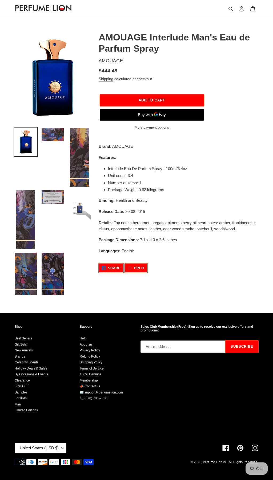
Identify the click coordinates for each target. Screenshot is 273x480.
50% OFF (21, 386)
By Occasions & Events (31, 374)
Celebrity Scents (26, 362)
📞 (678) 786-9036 (93, 398)
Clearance (22, 380)
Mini (18, 404)
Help (83, 338)
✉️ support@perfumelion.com (101, 392)
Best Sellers (23, 338)
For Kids (21, 398)
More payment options (152, 127)
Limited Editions (26, 410)
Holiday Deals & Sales (31, 368)
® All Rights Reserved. (240, 462)
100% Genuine (91, 374)
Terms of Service (92, 368)
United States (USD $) (39, 448)
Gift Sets (21, 344)
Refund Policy (90, 356)
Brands (20, 356)
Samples (21, 392)
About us (86, 344)
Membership (89, 380)
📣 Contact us (90, 386)
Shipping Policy (91, 362)
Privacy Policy (90, 350)
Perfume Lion (212, 462)
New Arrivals (24, 350)
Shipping (106, 79)
